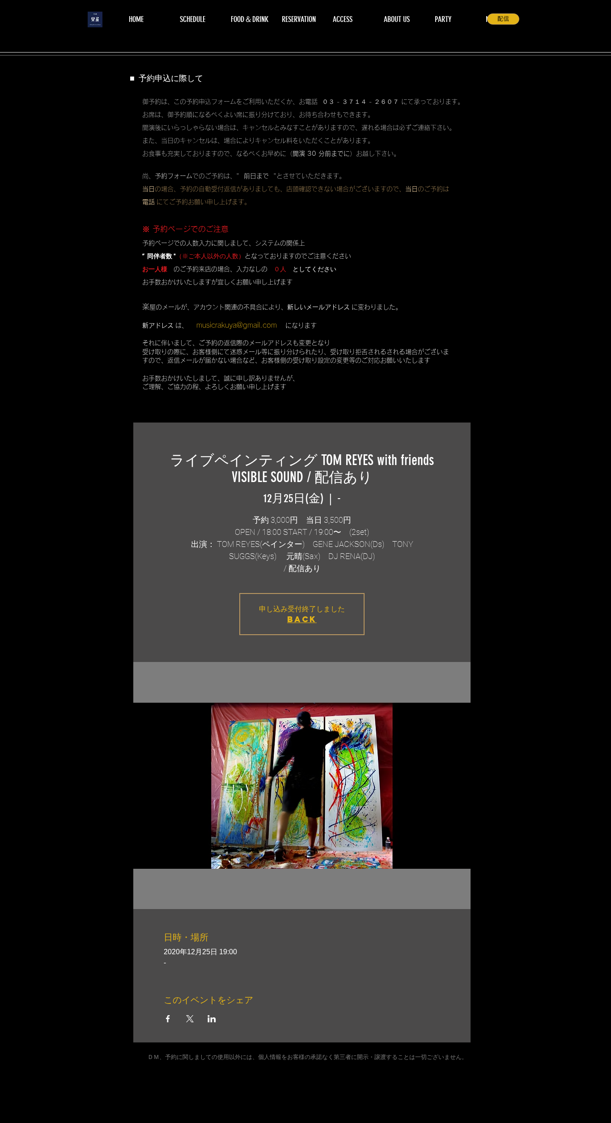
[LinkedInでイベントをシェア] (212, 1018)
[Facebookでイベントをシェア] (168, 1018)
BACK (302, 619)
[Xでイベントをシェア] (190, 1018)
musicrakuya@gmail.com (236, 325)
